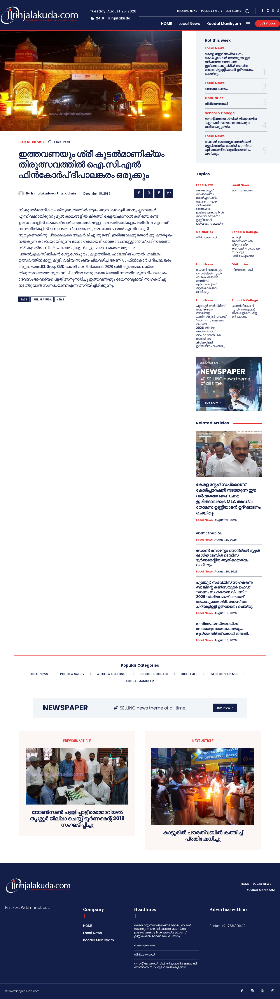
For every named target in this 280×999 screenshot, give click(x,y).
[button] (247, 11)
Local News (31, 142)
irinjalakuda (42, 299)
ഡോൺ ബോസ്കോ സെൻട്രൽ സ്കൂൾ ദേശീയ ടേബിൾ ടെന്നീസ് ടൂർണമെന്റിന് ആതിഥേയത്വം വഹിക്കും (228, 147)
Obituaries (214, 98)
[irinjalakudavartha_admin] (22, 193)
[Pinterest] (158, 193)
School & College (220, 113)
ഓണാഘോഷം (216, 88)
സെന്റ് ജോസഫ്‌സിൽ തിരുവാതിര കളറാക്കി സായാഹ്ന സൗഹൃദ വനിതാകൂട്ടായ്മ (231, 122)
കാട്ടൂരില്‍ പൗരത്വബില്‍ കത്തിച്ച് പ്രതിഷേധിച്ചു (203, 835)
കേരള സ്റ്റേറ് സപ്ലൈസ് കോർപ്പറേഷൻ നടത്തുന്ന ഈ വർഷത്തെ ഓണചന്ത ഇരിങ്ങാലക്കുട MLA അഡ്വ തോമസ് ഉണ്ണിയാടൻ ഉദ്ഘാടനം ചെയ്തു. (229, 64)
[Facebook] (262, 11)
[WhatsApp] (168, 193)
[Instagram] (267, 11)
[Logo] (38, 886)
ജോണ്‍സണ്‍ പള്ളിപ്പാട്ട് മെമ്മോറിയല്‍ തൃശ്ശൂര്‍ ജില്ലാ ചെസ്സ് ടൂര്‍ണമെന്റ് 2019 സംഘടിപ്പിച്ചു (77, 818)
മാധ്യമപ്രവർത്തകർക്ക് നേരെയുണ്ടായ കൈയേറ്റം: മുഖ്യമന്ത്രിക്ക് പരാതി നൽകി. (222, 628)
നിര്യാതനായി (216, 103)
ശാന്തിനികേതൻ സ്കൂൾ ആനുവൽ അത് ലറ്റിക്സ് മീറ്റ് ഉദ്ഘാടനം (244, 311)
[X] (148, 193)
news (60, 299)
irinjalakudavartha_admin (53, 193)
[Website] (273, 11)
